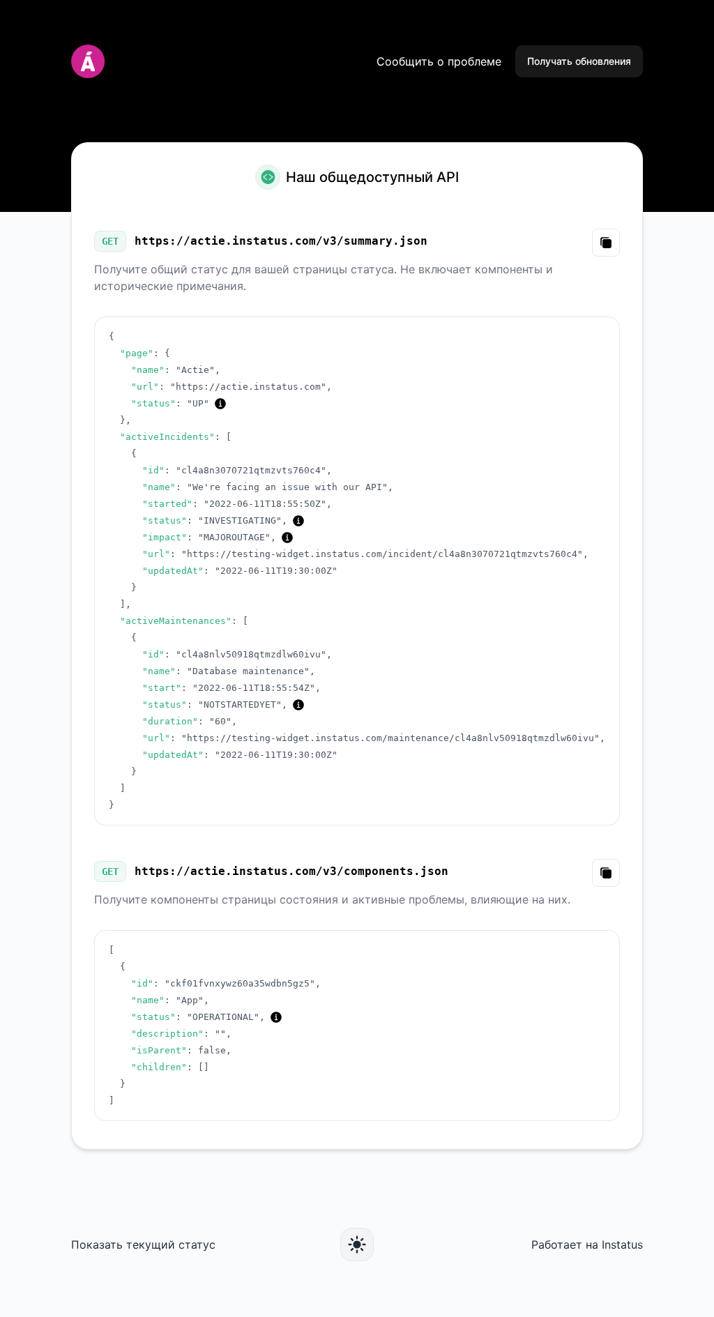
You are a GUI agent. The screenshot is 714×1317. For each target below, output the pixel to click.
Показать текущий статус (143, 1244)
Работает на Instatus (587, 1244)
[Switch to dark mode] (357, 1244)
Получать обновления (579, 61)
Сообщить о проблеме (439, 61)
